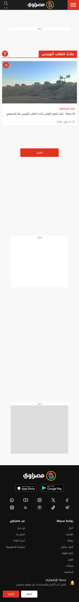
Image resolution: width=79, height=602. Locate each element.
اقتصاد (69, 534)
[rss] (26, 507)
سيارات (69, 565)
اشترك (11, 594)
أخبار (71, 528)
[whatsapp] (12, 500)
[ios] (26, 487)
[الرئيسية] (41, 5)
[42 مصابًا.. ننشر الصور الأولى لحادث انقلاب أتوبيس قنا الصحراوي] (39, 82)
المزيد (39, 152)
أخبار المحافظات (67, 109)
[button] (73, 5)
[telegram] (67, 507)
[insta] (39, 500)
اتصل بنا (20, 534)
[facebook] (67, 500)
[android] (51, 487)
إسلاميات (68, 572)
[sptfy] (39, 507)
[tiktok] (53, 507)
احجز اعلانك (19, 540)
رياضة (70, 540)
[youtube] (26, 500)
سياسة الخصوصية (15, 547)
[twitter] (53, 500)
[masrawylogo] (39, 476)
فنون (70, 559)
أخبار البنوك (67, 553)
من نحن (21, 528)
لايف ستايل (67, 547)
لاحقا (29, 594)
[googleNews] (12, 507)
